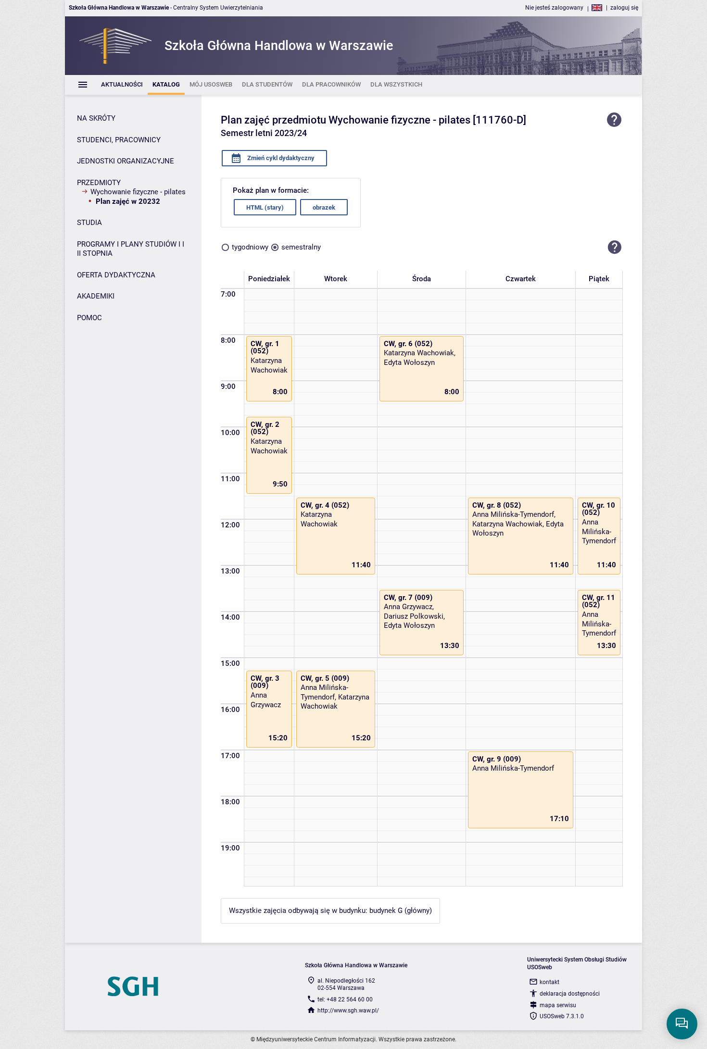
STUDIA (89, 222)
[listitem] (122, 85)
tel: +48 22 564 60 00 (345, 999)
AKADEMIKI (95, 296)
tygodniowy (250, 247)
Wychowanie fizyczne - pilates (138, 191)
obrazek (324, 207)
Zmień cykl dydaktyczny (280, 158)
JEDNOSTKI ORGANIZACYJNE (125, 161)
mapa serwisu (558, 1005)
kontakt (549, 982)
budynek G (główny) (400, 910)
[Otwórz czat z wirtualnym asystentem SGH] (682, 1024)
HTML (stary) (265, 207)
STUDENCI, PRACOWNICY (119, 140)
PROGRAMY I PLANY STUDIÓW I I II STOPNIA (130, 249)
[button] (614, 247)
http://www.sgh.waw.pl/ (348, 1010)
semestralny (301, 247)
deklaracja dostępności (570, 993)
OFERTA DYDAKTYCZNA (116, 275)
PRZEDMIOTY (99, 182)
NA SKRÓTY (96, 118)
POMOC (89, 317)
